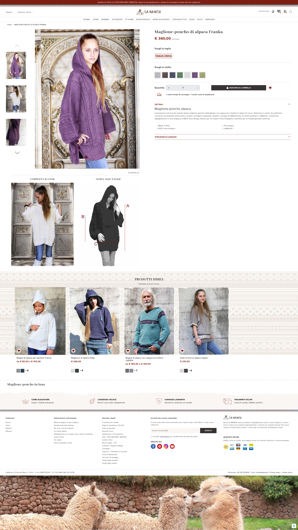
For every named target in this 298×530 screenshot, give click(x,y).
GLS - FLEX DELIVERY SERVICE (114, 437)
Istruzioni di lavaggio (166, 137)
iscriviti (208, 431)
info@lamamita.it (262, 472)
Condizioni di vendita (110, 422)
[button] (279, 11)
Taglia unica (163, 56)
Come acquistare (108, 428)
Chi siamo (58, 440)
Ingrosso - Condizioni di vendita (114, 452)
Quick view (40, 323)
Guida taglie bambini (110, 460)
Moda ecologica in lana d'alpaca (66, 422)
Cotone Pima (59, 437)
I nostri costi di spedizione (202, 94)
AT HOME (129, 19)
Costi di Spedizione (109, 454)
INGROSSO (210, 19)
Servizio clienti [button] (25, 12)
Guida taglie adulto (109, 463)
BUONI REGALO (143, 19)
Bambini (9, 428)
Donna (86, 19)
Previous (17, 46)
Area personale (264, 11)
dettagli (159, 104)
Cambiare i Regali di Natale (112, 446)
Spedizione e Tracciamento (112, 434)
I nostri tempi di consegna (178, 94)
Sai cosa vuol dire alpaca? (64, 428)
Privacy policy (275, 472)
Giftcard (9, 431)
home (9, 25)
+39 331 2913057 (243, 472)
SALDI (200, 19)
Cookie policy (287, 472)
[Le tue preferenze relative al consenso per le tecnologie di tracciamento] (294, 526)
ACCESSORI (117, 19)
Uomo (96, 19)
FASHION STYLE (180, 19)
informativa (164, 437)
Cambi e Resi (107, 440)
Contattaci (106, 449)
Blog (192, 19)
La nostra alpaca (60, 431)
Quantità (159, 87)
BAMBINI (105, 19)
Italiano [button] (9, 12)
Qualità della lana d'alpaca (64, 425)
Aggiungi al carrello (240, 88)
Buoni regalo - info (109, 443)
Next (17, 153)
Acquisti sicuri (107, 431)
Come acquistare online (63, 443)
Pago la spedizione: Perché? (113, 425)
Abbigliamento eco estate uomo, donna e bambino (73, 434)
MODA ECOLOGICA (161, 19)
